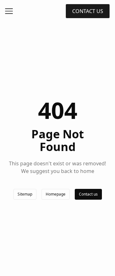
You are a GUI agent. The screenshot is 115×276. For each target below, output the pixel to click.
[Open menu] (9, 11)
